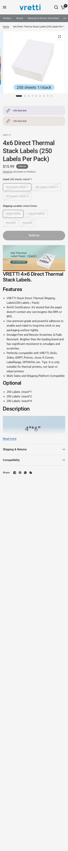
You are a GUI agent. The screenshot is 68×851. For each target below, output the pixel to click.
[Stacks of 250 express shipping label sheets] (34, 64)
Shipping (7, 171)
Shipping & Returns (15, 449)
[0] (62, 7)
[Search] (56, 7)
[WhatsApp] (25, 472)
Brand (19, 18)
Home (6, 26)
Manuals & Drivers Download (43, 18)
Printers (7, 18)
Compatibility (11, 460)
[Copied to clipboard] (30, 472)
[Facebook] (14, 472)
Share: (6, 472)
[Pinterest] (20, 472)
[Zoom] (59, 36)
